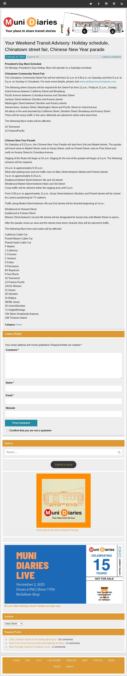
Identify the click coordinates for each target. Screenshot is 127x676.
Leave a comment (111, 57)
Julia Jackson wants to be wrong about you (32, 639)
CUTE (39, 660)
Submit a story (63, 464)
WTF (28, 660)
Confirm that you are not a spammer (30, 430)
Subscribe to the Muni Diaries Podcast (57, 530)
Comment (12, 350)
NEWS (111, 660)
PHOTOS (98, 660)
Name (10, 383)
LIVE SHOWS (54, 660)
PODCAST (71, 660)
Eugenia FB (33, 57)
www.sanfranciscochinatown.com (97, 81)
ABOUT (70, 666)
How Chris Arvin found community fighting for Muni (36, 643)
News (19, 324)
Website (10, 408)
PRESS (57, 666)
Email (10, 395)
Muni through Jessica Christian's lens (29, 647)
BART (85, 660)
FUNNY (16, 660)
